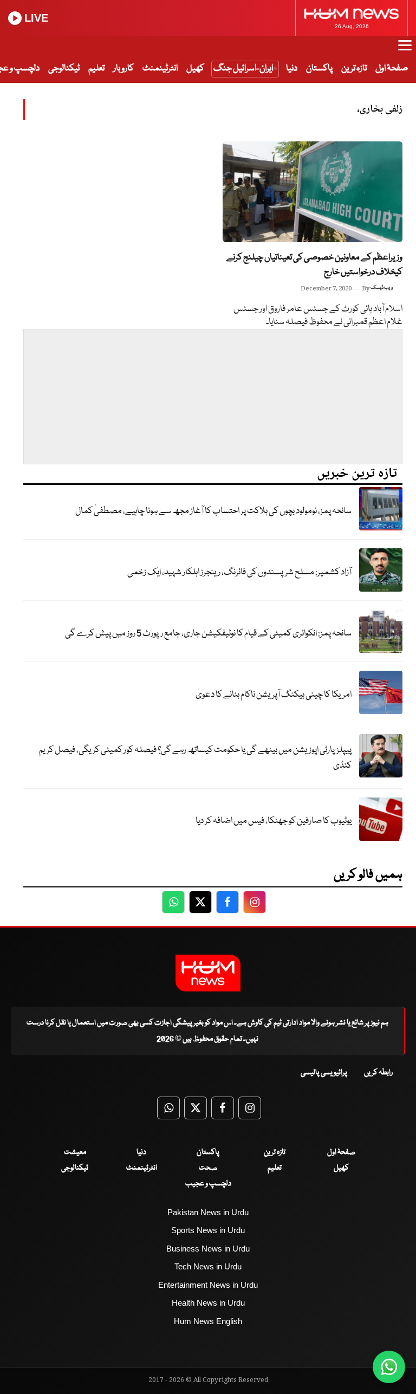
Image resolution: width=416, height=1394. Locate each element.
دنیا (291, 68)
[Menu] (405, 50)
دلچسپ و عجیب (208, 1184)
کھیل (195, 68)
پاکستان (319, 68)
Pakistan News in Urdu (208, 1212)
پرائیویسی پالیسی (324, 1073)
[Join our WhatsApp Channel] (389, 1367)
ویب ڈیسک (381, 287)
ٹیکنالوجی (64, 68)
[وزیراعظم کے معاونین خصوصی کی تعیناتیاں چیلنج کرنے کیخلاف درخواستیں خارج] (312, 192)
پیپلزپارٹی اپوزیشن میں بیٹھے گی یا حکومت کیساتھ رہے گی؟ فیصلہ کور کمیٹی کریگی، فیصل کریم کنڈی (195, 758)
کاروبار (123, 68)
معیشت (75, 1152)
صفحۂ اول (391, 68)
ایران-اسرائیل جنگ (243, 68)
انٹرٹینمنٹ (160, 68)
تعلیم (96, 68)
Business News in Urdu (208, 1248)
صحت (208, 1168)
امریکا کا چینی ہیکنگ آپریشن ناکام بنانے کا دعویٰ (274, 695)
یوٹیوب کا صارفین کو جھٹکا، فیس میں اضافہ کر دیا (274, 821)
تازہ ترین (354, 68)
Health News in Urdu (208, 1302)
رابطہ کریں (378, 1073)
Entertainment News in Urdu (208, 1284)
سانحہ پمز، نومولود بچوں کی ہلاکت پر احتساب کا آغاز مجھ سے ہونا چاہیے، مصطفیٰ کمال (213, 511)
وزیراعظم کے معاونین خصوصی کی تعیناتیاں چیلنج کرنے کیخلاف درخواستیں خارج (314, 265)
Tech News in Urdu (208, 1266)
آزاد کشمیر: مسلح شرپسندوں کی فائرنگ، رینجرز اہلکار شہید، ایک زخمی (239, 572)
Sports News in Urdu (208, 1230)
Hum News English (208, 1321)
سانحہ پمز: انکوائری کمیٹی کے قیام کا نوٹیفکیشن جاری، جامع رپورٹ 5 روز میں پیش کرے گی (208, 633)
